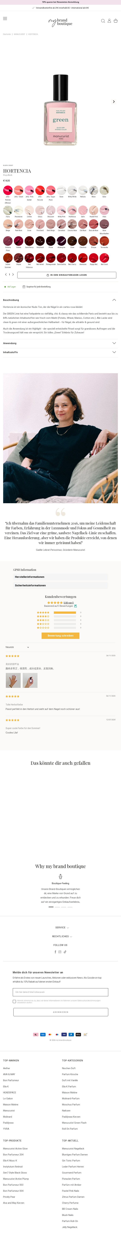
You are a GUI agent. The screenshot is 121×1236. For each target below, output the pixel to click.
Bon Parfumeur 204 (13, 1154)
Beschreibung (11, 300)
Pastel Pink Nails (70, 1190)
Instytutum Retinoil (13, 1166)
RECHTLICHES (60, 936)
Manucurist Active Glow (15, 1148)
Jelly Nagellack (69, 1227)
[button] (43, 613)
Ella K (6, 1086)
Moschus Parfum (71, 1104)
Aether (6, 1068)
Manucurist (9, 1110)
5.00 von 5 (69, 603)
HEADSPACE (9, 1092)
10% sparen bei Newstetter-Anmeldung (60, 2)
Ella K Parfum (69, 1086)
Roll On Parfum (70, 1128)
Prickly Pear (9, 1196)
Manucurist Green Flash (74, 1122)
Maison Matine (10, 1104)
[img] (12, 656)
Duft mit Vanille (70, 1080)
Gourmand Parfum (71, 1172)
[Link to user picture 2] (30, 680)
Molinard (7, 1116)
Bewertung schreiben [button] (60, 635)
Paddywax (8, 1122)
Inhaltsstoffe (10, 352)
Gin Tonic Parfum (71, 1160)
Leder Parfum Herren (73, 1166)
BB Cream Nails (70, 1208)
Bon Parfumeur (11, 1080)
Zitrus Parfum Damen (73, 1196)
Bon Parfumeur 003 (13, 1184)
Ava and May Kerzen (13, 1202)
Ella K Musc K (10, 1160)
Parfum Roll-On (70, 1221)
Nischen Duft (68, 1068)
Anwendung (9, 343)
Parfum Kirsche (70, 1074)
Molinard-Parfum (71, 1098)
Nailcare (66, 1110)
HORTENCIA (33, 34)
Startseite (7, 34)
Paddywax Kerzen (71, 1116)
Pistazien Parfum (71, 1178)
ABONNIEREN (61, 1012)
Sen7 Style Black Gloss (15, 1172)
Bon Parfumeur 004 (13, 1190)
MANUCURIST (19, 34)
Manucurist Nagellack (73, 1148)
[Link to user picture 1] (13, 680)
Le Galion (8, 1098)
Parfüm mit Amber (71, 1184)
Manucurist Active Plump (16, 1178)
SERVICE (60, 927)
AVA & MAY (9, 1074)
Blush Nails (67, 1215)
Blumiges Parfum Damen (75, 1154)
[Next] (113, 101)
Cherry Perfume (70, 1202)
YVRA (6, 1128)
